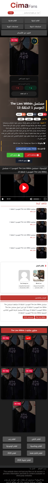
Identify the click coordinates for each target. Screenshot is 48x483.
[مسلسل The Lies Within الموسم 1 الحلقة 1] (41, 214)
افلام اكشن (36, 439)
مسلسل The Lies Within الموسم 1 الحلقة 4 (23, 248)
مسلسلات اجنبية (35, 26)
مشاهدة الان (31, 154)
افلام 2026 (12, 453)
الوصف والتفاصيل (40, 297)
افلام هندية (12, 20)
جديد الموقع (42, 468)
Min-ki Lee (39, 283)
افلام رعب (12, 439)
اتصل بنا (32, 468)
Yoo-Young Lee (24, 283)
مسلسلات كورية (12, 26)
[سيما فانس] (24, 5)
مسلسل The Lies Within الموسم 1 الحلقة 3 (23, 235)
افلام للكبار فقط (36, 453)
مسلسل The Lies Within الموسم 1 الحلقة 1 (23, 209)
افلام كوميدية (11, 446)
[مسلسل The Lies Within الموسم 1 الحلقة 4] (41, 253)
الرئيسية (43, 168)
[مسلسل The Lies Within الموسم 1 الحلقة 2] (41, 227)
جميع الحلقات (22, 160)
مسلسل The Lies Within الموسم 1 (24, 168)
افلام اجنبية (35, 20)
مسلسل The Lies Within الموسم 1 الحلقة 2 (23, 222)
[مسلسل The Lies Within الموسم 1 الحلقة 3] (41, 240)
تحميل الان (13, 154)
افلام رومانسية (36, 446)
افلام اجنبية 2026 (24, 460)
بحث (10, 12)
